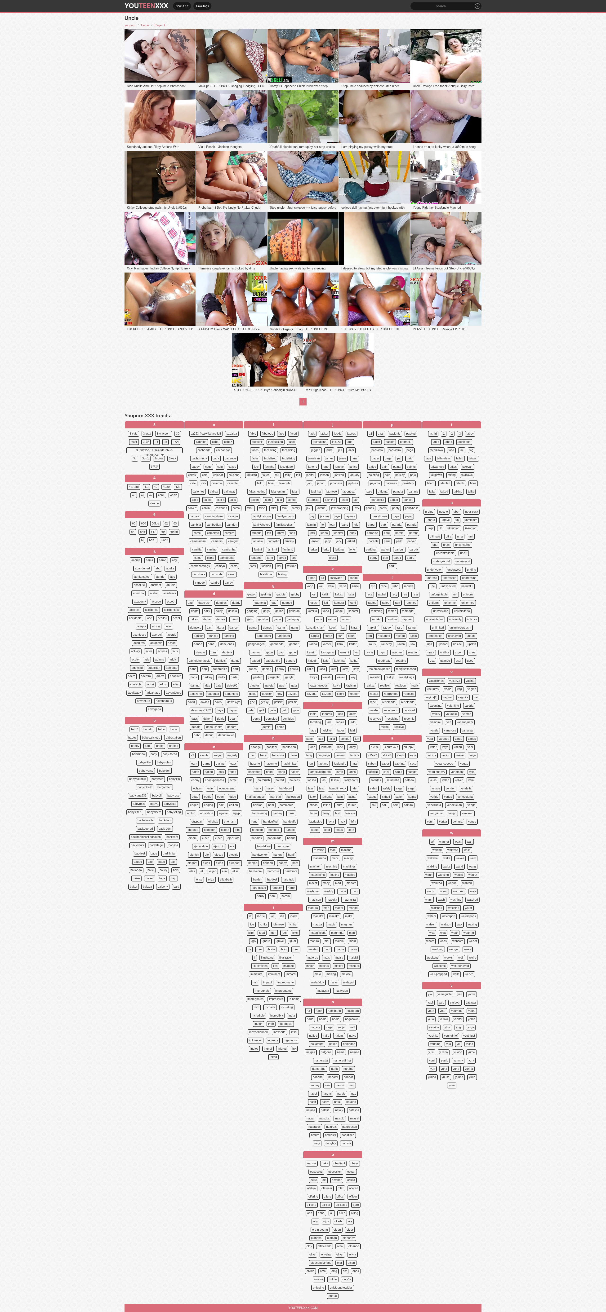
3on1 (145, 458)
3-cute (133, 433)
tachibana (464, 442)
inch (256, 1007)
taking (452, 475)
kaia (331, 586)
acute (135, 659)
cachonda (204, 450)
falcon (255, 500)
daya (220, 710)
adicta (160, 676)
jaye (337, 516)
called (208, 500)
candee (200, 582)
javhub (321, 508)
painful (411, 466)
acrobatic (156, 643)
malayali (348, 982)
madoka (332, 899)
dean (233, 718)
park (399, 541)
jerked (351, 541)
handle (290, 830)
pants (383, 508)
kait (314, 594)
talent (430, 483)
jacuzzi (336, 442)
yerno (471, 1019)
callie (220, 500)
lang (309, 755)
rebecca (409, 694)
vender (450, 788)
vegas (464, 763)
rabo (395, 586)
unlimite (472, 619)
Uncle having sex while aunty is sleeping (297, 268)
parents (373, 541)
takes (453, 466)
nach (319, 1011)
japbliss (353, 483)
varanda (444, 738)
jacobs (351, 433)
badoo (138, 861)
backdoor (165, 820)
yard (441, 1002)
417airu (134, 487)
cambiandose (214, 516)
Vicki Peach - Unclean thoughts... (221, 147)
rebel (373, 702)
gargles (254, 685)
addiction (154, 667)
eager (218, 755)
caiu (220, 466)
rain (397, 602)
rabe (384, 586)
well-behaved (460, 966)
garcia (294, 669)
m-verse (319, 850)
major (310, 966)
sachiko (373, 772)
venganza (436, 813)
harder (257, 879)
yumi (432, 1060)
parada (396, 524)
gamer (253, 627)
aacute (135, 560)
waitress (452, 850)
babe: (174, 729)
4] (142, 495)
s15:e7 (372, 755)
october (337, 1180)
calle (195, 500)
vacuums (433, 689)
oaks (325, 1163)
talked (444, 491)
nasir (313, 1102)
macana (346, 850)
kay (353, 677)
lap (311, 763)
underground (441, 561)
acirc (168, 626)
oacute (311, 1163)
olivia (352, 1254)
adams (159, 659)
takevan (467, 466)
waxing (472, 924)
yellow (444, 1019)
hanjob (252, 863)
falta (273, 508)
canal (231, 574)
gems (280, 727)
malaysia (323, 990)
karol (340, 644)
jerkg (326, 549)
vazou (458, 747)
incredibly (276, 1015)
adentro (146, 676)
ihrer (296, 949)
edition (233, 805)
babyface (157, 779)
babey (135, 746)
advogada (154, 709)
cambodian (214, 524)
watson (431, 924)
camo (197, 557)
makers (324, 966)
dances (213, 636)
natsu (310, 1118)
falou (250, 508)
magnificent (318, 932)
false (262, 508)
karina (313, 644)
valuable (451, 714)
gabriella (260, 602)
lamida (345, 738)
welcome (440, 966)
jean (332, 524)
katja (322, 669)
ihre (259, 949)
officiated (341, 1204)
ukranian (471, 528)
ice (252, 924)
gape (292, 652)
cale (193, 483)
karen (328, 636)
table (436, 442)
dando (198, 644)
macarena (319, 858)
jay (312, 516)
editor (191, 813)
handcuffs (289, 821)
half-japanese (256, 796)
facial (255, 458)
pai (399, 458)
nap (351, 1085)
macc (335, 858)
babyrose (173, 795)
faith (260, 483)
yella (431, 1019)
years (471, 1011)
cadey (196, 466)
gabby (295, 594)
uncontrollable (445, 553)
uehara (430, 520)
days (195, 718)
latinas (313, 805)
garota (269, 685)
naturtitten (348, 1135)
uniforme (450, 602)
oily (315, 1221)
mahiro (314, 941)
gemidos (288, 718)
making (331, 974)
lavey (326, 813)
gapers (290, 660)
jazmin (311, 524)
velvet (459, 780)
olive (312, 1254)
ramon (392, 611)
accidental (151, 610)
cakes (232, 466)
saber (385, 763)
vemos (436, 788)
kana (326, 611)
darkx (221, 677)
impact (267, 982)
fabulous (267, 433)
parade (411, 524)
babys (154, 804)
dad (190, 602)
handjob (257, 830)
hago (281, 772)
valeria (469, 705)
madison (315, 899)
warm (443, 891)
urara (431, 652)
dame (207, 619)
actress (162, 651)
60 (133, 523)
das (207, 685)
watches (436, 908)
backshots (137, 845)
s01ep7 (409, 747)
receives (375, 718)
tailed (459, 458)
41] (146, 487)
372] (175, 442)
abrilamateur (142, 576)
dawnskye (233, 702)
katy (356, 669)
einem (192, 838)
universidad (440, 611)
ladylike (327, 730)
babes (132, 737)
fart (294, 557)
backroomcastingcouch (146, 837)
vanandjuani (465, 722)
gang (294, 627)
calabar (218, 475)
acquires (139, 643)
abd (158, 568)
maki (318, 974)
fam (284, 508)
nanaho (348, 1068)
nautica (346, 1143)
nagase (315, 1027)
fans (292, 533)
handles (256, 838)
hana (291, 813)
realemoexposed (379, 669)
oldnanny (349, 1238)
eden (220, 796)
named (354, 1052)
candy (229, 582)
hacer (293, 755)
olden (337, 1229)
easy (233, 763)
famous (256, 533)
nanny (315, 1085)
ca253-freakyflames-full (206, 433)
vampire (435, 722)
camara (195, 516)
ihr (249, 949)
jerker (313, 549)
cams (234, 566)
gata (294, 685)
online (333, 1279)
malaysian (341, 990)
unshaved (454, 636)
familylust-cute (262, 516)
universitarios (434, 619)
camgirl (233, 541)
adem (131, 676)
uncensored (463, 544)
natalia (310, 1110)
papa (396, 516)
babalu (147, 729)
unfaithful (467, 586)
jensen (315, 541)
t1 (443, 433)
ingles (254, 1048)
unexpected (448, 586)
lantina (354, 755)
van (448, 722)
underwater (434, 569)
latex (313, 796)
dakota (232, 611)
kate (326, 660)
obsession (335, 1171)
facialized (270, 458)
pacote (390, 442)
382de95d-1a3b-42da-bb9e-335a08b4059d (154, 451)
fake (271, 483)
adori (150, 684)
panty (395, 508)
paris (387, 541)
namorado (318, 1068)
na (308, 1011)
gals (250, 619)
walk (473, 858)
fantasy (289, 541)
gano (269, 652)
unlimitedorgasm (460, 627)
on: (345, 1271)
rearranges (391, 694)
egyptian (197, 821)
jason (344, 500)
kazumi (326, 694)
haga (269, 772)
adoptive (175, 676)
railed (385, 602)
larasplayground (320, 772)
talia (432, 491)
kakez (339, 594)
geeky (264, 702)
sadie (398, 772)
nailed (313, 1035)
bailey (163, 870)
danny (235, 660)
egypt (237, 813)
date (218, 685)
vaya (445, 747)
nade (310, 1019)
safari (373, 788)
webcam (457, 941)
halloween (293, 796)
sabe (413, 755)
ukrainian (453, 528)
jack (312, 433)
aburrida (138, 593)
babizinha (138, 754)
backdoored (145, 828)
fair (277, 475)
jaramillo (313, 500)
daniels (221, 660)
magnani (346, 924)
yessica (434, 1027)
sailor (399, 796)
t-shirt (433, 433)
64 (132, 531)
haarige (256, 747)
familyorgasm (285, 516)
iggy (253, 941)
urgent (459, 652)
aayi (175, 560)
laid (352, 730)
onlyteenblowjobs (341, 1287)
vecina (432, 755)
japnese (331, 491)
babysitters (154, 812)
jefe (356, 524)
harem (285, 896)
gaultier (267, 694)
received (409, 710)
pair (387, 475)
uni (455, 594)
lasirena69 (351, 780)
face (281, 433)
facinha (269, 466)
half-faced (285, 788)
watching (453, 908)
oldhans (316, 1238)
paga (409, 450)
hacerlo (255, 763)
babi (148, 746)
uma (460, 536)
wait (469, 841)
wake (446, 858)
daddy (236, 602)
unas (446, 544)
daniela (227, 652)
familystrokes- (285, 524)
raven (401, 644)
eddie (207, 796)
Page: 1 (160, 25)
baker (133, 886)
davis (218, 702)
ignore (266, 941)
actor (149, 651)
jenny (352, 533)
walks (446, 866)
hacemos (278, 755)
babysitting (174, 812)
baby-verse (146, 770)
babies (173, 746)
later (354, 788)
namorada (321, 1060)
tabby (470, 433)
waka (467, 850)
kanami (353, 611)
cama (236, 508)
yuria (444, 1068)
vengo (452, 813)
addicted (137, 667)
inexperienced (258, 1032)
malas (334, 982)
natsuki (339, 1118)
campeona (227, 557)
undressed (449, 578)
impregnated (283, 990)
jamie (342, 458)
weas (443, 941)
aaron (162, 560)
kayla (336, 685)
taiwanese (437, 466)
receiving (392, 718)
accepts (134, 610)
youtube (435, 1044)
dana (220, 627)
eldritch (194, 854)
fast (279, 566)
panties (408, 500)
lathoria (327, 796)
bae (150, 861)
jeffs (312, 533)
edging (208, 805)
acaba (154, 593)
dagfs (194, 611)
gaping (266, 669)
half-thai (275, 796)
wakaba (433, 858)
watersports (468, 916)
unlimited (438, 627)
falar (295, 491)
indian (258, 1024)
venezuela (434, 805)
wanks (458, 874)
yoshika (433, 1035)
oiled (342, 1213)
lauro (313, 813)
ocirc (314, 1180)
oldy (309, 1246)
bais (175, 870)
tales (473, 483)
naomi (340, 1085)
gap (281, 652)
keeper (354, 694)
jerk (338, 541)
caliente (232, 483)
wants (431, 891)
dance (234, 627)
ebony (195, 780)
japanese (336, 483)
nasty (325, 1102)
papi (384, 524)
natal (337, 1102)
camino (212, 549)
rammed (411, 602)
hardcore (273, 871)
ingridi (268, 1048)
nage (329, 1027)
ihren (284, 949)
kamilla (312, 611)
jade (349, 442)
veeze (460, 755)
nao (327, 1085)
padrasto (377, 450)
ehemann (230, 821)
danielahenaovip (199, 660)
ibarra (294, 916)
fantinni (272, 549)
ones (355, 1271)
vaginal (447, 697)
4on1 (161, 495)
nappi (313, 1093)
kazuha (311, 694)
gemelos (271, 718)
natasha (354, 1110)
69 (163, 531)
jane (354, 458)
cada (216, 458)
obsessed (316, 1171)
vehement (457, 772)
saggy (372, 796)
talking (458, 491)
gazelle (292, 694)
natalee (351, 1102)
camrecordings (200, 566)
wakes (460, 858)
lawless (350, 813)
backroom (165, 828)
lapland (323, 763)
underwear (454, 569)
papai (408, 516)
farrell (282, 557)
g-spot (251, 594)
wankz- (473, 874)
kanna (332, 619)
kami (353, 602)
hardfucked (259, 887)
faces (255, 450)
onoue (333, 1296)
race (369, 594)
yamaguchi (444, 994)
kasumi (344, 652)
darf (235, 669)
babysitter (170, 804)
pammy (413, 491)
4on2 (173, 495)
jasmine (330, 500)
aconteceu (139, 634)
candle (214, 582)
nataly (339, 1110)
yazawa (471, 1002)
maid (352, 941)
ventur (443, 821)
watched (472, 899)
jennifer (338, 533)
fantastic (273, 541)
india (292, 1015)
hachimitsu (290, 763)
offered (353, 1188)
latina (352, 796)
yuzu (452, 1085)
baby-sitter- (164, 762)
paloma (383, 491)
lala (320, 738)
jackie (338, 433)
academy (140, 601)
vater (433, 747)
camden (232, 524)
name (340, 1052)
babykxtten (164, 787)
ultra (448, 536)
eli (202, 871)
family (296, 508)
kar (343, 627)
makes (338, 966)
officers (311, 1204)
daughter (213, 694)
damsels (195, 627)
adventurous (164, 701)
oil (331, 1213)
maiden (313, 949)
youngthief (451, 1035)
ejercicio (219, 846)
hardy (260, 896)
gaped (256, 660)
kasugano (327, 652)
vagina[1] (431, 697)
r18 (373, 586)
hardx (291, 887)
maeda (353, 908)
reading (401, 660)
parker (411, 541)
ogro (356, 1204)
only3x (347, 1279)
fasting (282, 574)
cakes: (192, 475)
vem (471, 780)
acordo (171, 634)
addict (173, 659)
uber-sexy (471, 511)
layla (331, 821)
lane (340, 747)
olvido (310, 1271)
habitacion (289, 747)
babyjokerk (145, 787)
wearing (468, 932)
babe (161, 729)
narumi (327, 1093)
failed (266, 475)
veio (472, 772)
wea (443, 932)
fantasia (258, 541)
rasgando (384, 636)
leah (351, 830)
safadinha (393, 780)
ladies (340, 722)
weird (472, 957)
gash (282, 685)
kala (351, 594)
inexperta (279, 1032)
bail (173, 861)
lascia (335, 780)
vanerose (450, 730)
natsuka (324, 1118)
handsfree (263, 846)
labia (313, 714)
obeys (354, 1163)
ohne (321, 1213)
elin (224, 871)
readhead (384, 660)
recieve (399, 727)
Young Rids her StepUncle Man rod (437, 207)
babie (160, 746)
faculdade (286, 466)
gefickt (278, 702)
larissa (311, 780)
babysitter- (135, 812)
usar (458, 660)
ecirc (210, 788)
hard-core (255, 871)
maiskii (353, 957)
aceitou (162, 618)
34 (156, 442)
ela (232, 846)
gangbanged (256, 644)
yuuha (432, 1077)
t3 (460, 433)
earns (206, 763)
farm (270, 557)
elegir (206, 863)
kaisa (342, 586)
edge (232, 796)
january (354, 475)
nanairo (318, 1077)
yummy (458, 1060)
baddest (139, 853)
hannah (268, 863)
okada (338, 1221)
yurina (469, 1068)
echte (233, 780)
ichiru (293, 924)
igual (293, 941)
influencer (255, 1040)
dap (204, 669)
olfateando (324, 1246)
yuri (432, 1068)
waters (432, 916)
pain (385, 466)
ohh (309, 1213)
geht (251, 710)
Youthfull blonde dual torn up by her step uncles (302, 147)
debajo (196, 727)
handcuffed (270, 821)
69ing (174, 531)
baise (136, 878)
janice (353, 466)
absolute (139, 585)
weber (473, 941)
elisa (235, 871)
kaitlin (326, 594)
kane (319, 619)
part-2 (410, 557)
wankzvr (437, 883)
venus (472, 821)
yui (458, 1044)
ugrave (445, 520)
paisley (400, 475)
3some (159, 458)
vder (470, 747)
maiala (339, 941)
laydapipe (315, 821)
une (432, 586)
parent (413, 533)
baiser (150, 878)
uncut (463, 553)
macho (334, 874)
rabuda (408, 586)
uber (456, 511)
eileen (225, 830)
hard (295, 863)
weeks (448, 957)
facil (256, 466)
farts (253, 566)
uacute (443, 511)
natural (354, 1118)
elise (199, 879)
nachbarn (353, 1011)
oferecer (326, 1188)
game (277, 619)
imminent (274, 974)
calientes (198, 491)
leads (339, 830)
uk (440, 528)
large (339, 772)
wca (432, 932)
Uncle (145, 25)
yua (448, 1044)
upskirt (472, 644)
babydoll (164, 770)
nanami (333, 1077)
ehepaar (192, 830)
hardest (272, 879)
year (443, 1011)
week (467, 949)
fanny (280, 533)
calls (233, 500)
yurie (456, 1068)
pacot (376, 442)
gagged (287, 602)
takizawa (467, 475)
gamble (263, 619)
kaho (310, 586)
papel (371, 524)
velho (445, 780)
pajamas (391, 483)
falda (267, 500)
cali (203, 483)
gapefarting (273, 660)
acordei (157, 634)
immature (256, 974)
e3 (192, 755)
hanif (291, 854)
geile (273, 710)
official (326, 1204)
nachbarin (334, 1011)
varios (472, 738)
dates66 (232, 685)
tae (462, 450)
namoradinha (342, 1060)
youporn (130, 25)
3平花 (154, 466)
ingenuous (291, 1040)
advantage (153, 692)
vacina (470, 680)
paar (381, 433)
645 (142, 531)
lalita (332, 738)
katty (345, 669)
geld (284, 710)
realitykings (406, 677)
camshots (199, 574)
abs (172, 576)
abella (170, 568)
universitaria (462, 611)
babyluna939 (138, 795)
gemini (267, 727)
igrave (280, 941)
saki (395, 805)
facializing (288, 458)
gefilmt (292, 702)
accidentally (171, 610)
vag (459, 689)
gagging (252, 611)
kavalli (327, 677)
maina (340, 949)
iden (273, 932)
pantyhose (412, 508)
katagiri (312, 660)
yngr (459, 1027)
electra (218, 854)
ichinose (278, 924)
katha (353, 660)
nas (353, 1093)
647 (153, 531)
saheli (386, 796)
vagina (472, 689)
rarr (370, 636)
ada (146, 659)
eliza (211, 879)
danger (200, 652)
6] (142, 540)
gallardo (294, 611)
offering (313, 1196)
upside (457, 644)
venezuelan (454, 805)
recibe (385, 727)
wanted (467, 883)
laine (309, 738)
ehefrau (213, 821)
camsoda (217, 574)
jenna (324, 533)
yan (459, 994)
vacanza (454, 680)
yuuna (459, 1077)
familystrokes (261, 524)
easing (220, 763)
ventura (458, 821)
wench (469, 974)
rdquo (382, 652)
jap (309, 483)
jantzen (339, 475)
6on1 (152, 540)
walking (432, 866)
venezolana (465, 796)
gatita (252, 694)
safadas (376, 780)
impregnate (262, 990)
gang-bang (264, 636)
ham (271, 805)
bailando (136, 870)
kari (340, 636)
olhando (353, 1246)
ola (350, 1221)
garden (257, 677)
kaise (355, 586)
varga (458, 738)
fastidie (291, 566)
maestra (318, 916)
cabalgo (201, 442)
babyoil (157, 795)
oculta (351, 1180)
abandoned (142, 568)
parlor (385, 549)
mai (327, 941)
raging (372, 602)
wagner (444, 841)
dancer (198, 636)
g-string (266, 594)
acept (176, 618)
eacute (204, 755)
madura (313, 908)
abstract (156, 585)
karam (355, 627)
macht (313, 883)
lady (313, 730)
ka (322, 578)
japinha (316, 491)
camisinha (229, 549)
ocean (351, 1171)
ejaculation (201, 846)
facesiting (270, 450)
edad (195, 796)
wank (428, 874)
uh (457, 520)
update (471, 636)
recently (409, 718)
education (206, 813)
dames (220, 619)
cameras (217, 541)
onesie (318, 1279)
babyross (139, 804)
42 (155, 487)
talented (445, 483)
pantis (370, 508)
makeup (354, 966)
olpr (339, 1262)
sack (386, 772)
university (455, 619)
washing (455, 899)
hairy (257, 788)
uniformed (467, 602)
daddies (221, 602)
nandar (348, 1077)
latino (326, 805)
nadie (335, 1019)
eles (192, 871)
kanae (339, 611)
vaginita (463, 697)
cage (208, 466)
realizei (385, 685)
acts (175, 651)
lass (310, 788)
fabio (253, 433)
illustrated (267, 957)
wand (459, 866)
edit (221, 805)
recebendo (391, 710)
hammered (287, 805)
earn (194, 763)
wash (441, 899)
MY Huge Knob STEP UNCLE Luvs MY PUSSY (339, 390)
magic (331, 924)
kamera (339, 602)
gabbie (280, 594)
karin (351, 636)
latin (340, 796)
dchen (207, 718)
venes (448, 796)
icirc (251, 932)
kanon (346, 619)
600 (143, 523)
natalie (325, 1110)
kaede (354, 578)
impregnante (285, 982)
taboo (448, 442)
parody (414, 549)
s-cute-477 (391, 747)
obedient (339, 1163)
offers (327, 1196)
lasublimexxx (337, 788)
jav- (308, 508)
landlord (326, 747)
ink (294, 1048)
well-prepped (438, 974)
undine (471, 569)
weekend (433, 957)
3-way (147, 433)
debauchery (214, 727)
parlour (399, 549)
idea (262, 932)
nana (334, 1068)
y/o (430, 994)
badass (173, 845)
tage (428, 458)
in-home (294, 999)
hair (249, 780)
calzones (221, 508)
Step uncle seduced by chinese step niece (370, 86)
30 (177, 433)
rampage (408, 611)
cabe (215, 442)
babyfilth (174, 779)
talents (460, 483)
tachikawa (436, 450)
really (415, 685)
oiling (354, 1213)
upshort (442, 644)
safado (409, 780)
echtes (197, 788)
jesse (332, 557)
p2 (370, 433)
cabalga (232, 433)
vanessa (467, 730)
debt (197, 735)
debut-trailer (226, 735)
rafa (415, 594)
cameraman (198, 541)
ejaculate (233, 838)
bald (176, 886)
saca (413, 763)
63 (175, 523)
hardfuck (288, 879)
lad (329, 722)
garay (280, 669)
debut (209, 735)
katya (313, 677)
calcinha (234, 475)
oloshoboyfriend (321, 1262)
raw (412, 644)
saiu (385, 805)
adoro (163, 684)
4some (154, 503)
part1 (392, 566)
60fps (155, 523)
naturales (314, 1126)
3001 (134, 442)
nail (352, 1027)
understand (462, 561)
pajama (375, 483)
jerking (339, 549)
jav (355, 500)
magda (317, 924)
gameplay (293, 619)
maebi (339, 908)
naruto (341, 1093)
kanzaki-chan (315, 627)
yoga (471, 1027)
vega (472, 755)
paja (413, 475)
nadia (322, 1019)
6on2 (164, 540)
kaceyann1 (337, 578)
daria (194, 677)
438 (177, 487)
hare (273, 896)
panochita (377, 500)
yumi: (444, 1060)
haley (270, 788)
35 (165, 442)
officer (353, 1196)
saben (372, 763)
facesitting (288, 450)
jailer (351, 450)
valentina (435, 705)
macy (326, 883)
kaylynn (351, 685)
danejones (227, 644)
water (468, 908)
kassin (311, 652)
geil (261, 710)
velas (433, 780)
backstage (156, 845)
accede (156, 601)
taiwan (473, 458)
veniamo (467, 813)
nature (315, 1135)
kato (333, 669)
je (322, 524)
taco (451, 450)
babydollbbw (137, 779)
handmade (274, 838)
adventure (143, 701)
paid (410, 458)
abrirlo (160, 576)
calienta (217, 483)
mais (327, 957)
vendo (434, 796)
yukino (458, 1052)
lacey (352, 714)
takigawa (436, 475)
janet (326, 466)
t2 (451, 433)
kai (321, 586)
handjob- (274, 830)
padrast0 (405, 442)
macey (348, 858)
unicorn (468, 594)
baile (150, 870)
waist (458, 841)
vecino (446, 755)
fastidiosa (266, 574)
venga (472, 805)
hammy (277, 813)
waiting (437, 850)
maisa (339, 957)
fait (298, 475)
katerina (339, 660)
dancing (229, 636)
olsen (351, 1262)
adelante (171, 667)
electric (233, 854)
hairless (295, 780)
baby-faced (170, 754)
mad (338, 883)
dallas (194, 619)
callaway (229, 491)
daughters (231, 694)
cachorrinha (199, 458)
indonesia (286, 1024)
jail (340, 450)
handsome (283, 846)
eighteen (209, 830)
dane (211, 644)
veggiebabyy (436, 772)
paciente (395, 433)
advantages (173, 692)
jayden (324, 516)
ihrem (271, 949)
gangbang (283, 636)
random (392, 619)
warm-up (458, 891)
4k (150, 495)
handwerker (260, 854)
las (323, 780)
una (434, 544)
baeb (161, 861)
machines (349, 866)
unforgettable (439, 594)
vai (476, 697)
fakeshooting (257, 491)
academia (169, 593)
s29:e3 (387, 755)
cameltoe (213, 533)
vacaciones (436, 680)
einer (218, 838)
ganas (281, 627)
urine (472, 652)
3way (172, 458)
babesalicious (151, 737)
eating (209, 772)
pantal (394, 500)
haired (280, 780)
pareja (399, 533)
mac (332, 850)
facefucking (275, 442)
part (385, 557)
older (350, 1229)
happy (283, 863)
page (388, 458)
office (340, 1196)
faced (293, 433)
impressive (276, 999)
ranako (376, 619)
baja (162, 878)
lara (354, 763)
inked (273, 1057)
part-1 (397, 557)
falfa (279, 500)
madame (313, 891)
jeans (344, 524)
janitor (310, 475)
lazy (342, 821)
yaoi (430, 1002)
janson (324, 475)
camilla (196, 549)
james (329, 458)
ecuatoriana (227, 788)
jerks (352, 549)
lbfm (353, 821)
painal (397, 466)
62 (166, 523)
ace (149, 618)
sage (411, 788)
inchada (270, 1007)
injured (282, 1048)
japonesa (349, 491)
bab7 (134, 729)
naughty (330, 1143)
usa (432, 660)
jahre (329, 450)
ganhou (256, 652)
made (342, 891)
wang (472, 866)
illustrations (260, 966)
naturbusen (349, 1126)
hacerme (271, 763)
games (267, 627)
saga (399, 788)
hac (252, 755)
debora (231, 727)
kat (356, 652)
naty (317, 1143)
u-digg (429, 511)
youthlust (469, 1035)
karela (315, 636)
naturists (330, 1135)
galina (279, 611)
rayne (369, 652)
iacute (261, 916)
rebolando (389, 702)
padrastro (394, 450)
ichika (263, 924)
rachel (382, 594)
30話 (146, 442)
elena (219, 863)
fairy (287, 475)
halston (258, 805)
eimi (237, 830)
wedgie (454, 949)
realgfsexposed (406, 669)
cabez (228, 442)
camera (229, 533)
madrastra (349, 899)
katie (310, 669)
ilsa (275, 966)
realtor (374, 694)
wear (454, 932)
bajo (173, 878)
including (287, 1007)
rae (405, 594)
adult (176, 684)
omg (334, 1271)
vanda (434, 730)
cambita (196, 524)
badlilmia (169, 853)
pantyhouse (379, 516)
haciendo (254, 772)
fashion (266, 566)
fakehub (284, 483)
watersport (448, 916)
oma (323, 1271)
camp (210, 557)
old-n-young (320, 1229)
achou (156, 626)
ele (207, 854)
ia (250, 916)
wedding (437, 949)
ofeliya (311, 1188)
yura (471, 1060)
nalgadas (349, 1044)
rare (399, 627)
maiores (312, 957)
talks (471, 491)
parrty (373, 557)
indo (271, 1024)
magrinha (337, 932)
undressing (469, 578)
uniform (434, 602)
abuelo (170, 585)
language (324, 755)
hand (254, 821)
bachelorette (146, 820)
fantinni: (288, 549)
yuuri (472, 1077)
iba (282, 916)
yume (471, 1052)
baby (154, 754)
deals (220, 718)
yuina (469, 1044)
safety (386, 788)
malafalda (317, 982)
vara (430, 738)
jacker (324, 433)
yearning (457, 1011)
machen (315, 866)
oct (324, 1180)
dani (214, 652)
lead (327, 830)
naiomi (339, 1035)
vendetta (466, 788)
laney (352, 747)
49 (133, 495)
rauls (372, 644)
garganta (274, 677)
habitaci (272, 747)
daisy (219, 611)
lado (353, 722)
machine (331, 866)
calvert (192, 508)
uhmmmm (470, 520)
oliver (339, 1254)
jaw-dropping (339, 508)
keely (340, 694)
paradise (372, 533)
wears (430, 941)
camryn (220, 566)
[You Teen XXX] (146, 6)
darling (195, 685)
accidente (135, 618)
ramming (376, 611)
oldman (332, 1238)
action (172, 643)
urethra (444, 652)
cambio (233, 516)
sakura (408, 805)
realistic (375, 677)
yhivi (447, 1027)
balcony (163, 886)
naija (341, 1027)
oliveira (326, 1254)
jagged (315, 450)
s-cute (375, 747)
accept (171, 601)
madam (351, 883)
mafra (348, 916)
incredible (258, 1015)
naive (352, 1035)
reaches (397, 652)
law (337, 813)
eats (221, 772)
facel (292, 442)
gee (252, 702)
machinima (318, 874)
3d (135, 458)
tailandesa (443, 458)
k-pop (311, 578)
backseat (172, 837)
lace (340, 714)
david (191, 702)
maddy (328, 891)
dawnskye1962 (201, 710)
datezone (196, 694)
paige (372, 466)
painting (374, 475)
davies (205, 702)
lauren (352, 805)
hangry (277, 854)
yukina (443, 1052)
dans (193, 669)
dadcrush (204, 602)
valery (436, 714)
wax (459, 924)
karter (352, 644)
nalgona (326, 1052)
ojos (326, 1221)
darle (234, 677)
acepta (141, 626)
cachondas (223, 450)
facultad (252, 475)
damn (234, 619)
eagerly (232, 755)
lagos (340, 730)
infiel (294, 1032)
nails (326, 1035)
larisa (352, 772)
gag (274, 602)
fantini (258, 549)
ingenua (272, 1040)
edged (194, 805)
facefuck (257, 442)
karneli (327, 644)
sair (374, 805)
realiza (370, 685)
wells (456, 974)
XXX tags (202, 6)
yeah (431, 1011)
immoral (291, 974)
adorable (136, 684)
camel (197, 533)
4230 (166, 487)
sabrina (400, 763)
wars (473, 891)
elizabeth (226, 879)
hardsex (277, 887)
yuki (431, 1052)
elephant (234, 863)
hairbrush (264, 780)
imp (255, 982)
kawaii (341, 677)
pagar (375, 458)
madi (355, 891)
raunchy (386, 644)
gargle (289, 677)
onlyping (318, 1287)
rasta (413, 636)
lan (357, 738)
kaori (332, 627)
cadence (230, 458)
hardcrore (291, 871)
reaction (413, 652)
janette (339, 466)
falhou (292, 500)
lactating (315, 722)
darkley (207, 677)
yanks (471, 994)
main (327, 949)
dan (209, 627)
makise (346, 974)
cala (205, 475)
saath (400, 755)
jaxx (356, 508)
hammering (259, 813)
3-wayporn (163, 433)
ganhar (294, 644)
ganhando (277, 644)
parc (387, 533)
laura (339, 805)
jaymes (350, 516)
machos (350, 874)
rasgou (400, 636)
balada (147, 886)
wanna (452, 883)
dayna (233, 710)
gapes (253, 669)
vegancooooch (444, 763)
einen (205, 838)
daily (207, 611)
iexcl (295, 932)
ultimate (435, 536)
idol (284, 932)
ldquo (315, 830)
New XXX (182, 6)
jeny (328, 541)
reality (390, 677)
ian (273, 916)
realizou (400, 685)
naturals (331, 1126)
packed (411, 433)
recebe (374, 710)
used (470, 660)
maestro (334, 916)
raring (412, 627)
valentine (453, 705)
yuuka (446, 1077)
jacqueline (319, 442)
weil (460, 957)
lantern (340, 755)
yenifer (458, 1019)
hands (291, 838)
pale (369, 491)
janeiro (312, 466)
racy (394, 594)
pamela (398, 491)
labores (327, 714)
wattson (446, 924)
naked (333, 1044)
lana (312, 747)
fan (269, 533)
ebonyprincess (214, 780)
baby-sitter (144, 762)
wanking (443, 874)
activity (135, 651)
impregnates (255, 999)
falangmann (278, 491)
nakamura (317, 1044)
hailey (295, 772)
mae (326, 908)
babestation (173, 737)
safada (412, 772)
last (321, 788)
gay (279, 694)
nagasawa (352, 1019)
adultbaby (134, 692)
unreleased (435, 636)
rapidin (373, 627)
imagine (288, 966)
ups (429, 644)
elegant (192, 863)
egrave (223, 813)
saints (412, 796)
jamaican (314, 458)
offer (340, 1188)
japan (321, 483)
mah (352, 932)
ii (254, 957)
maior (353, 949)
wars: (428, 899)
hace (263, 755)
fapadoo (256, 557)
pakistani (408, 483)
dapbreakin (220, 669)
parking (371, 549)
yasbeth (455, 1002)
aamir (149, 560)
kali (326, 602)
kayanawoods (319, 685)
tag (471, 450)
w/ (432, 841)
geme (256, 718)
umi (470, 536)
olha (340, 1246)
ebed (233, 772)
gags (266, 611)
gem (296, 710)
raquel (387, 627)
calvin (206, 508)
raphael (407, 619)
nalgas (310, 1052)
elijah (212, 871)
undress (432, 578)
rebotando (407, 702)
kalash (314, 602)
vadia (447, 689)
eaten (195, 772)
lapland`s (340, 763)
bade (154, 853)
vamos (467, 714)
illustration (286, 957)
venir (430, 821)
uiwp (430, 528)
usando (445, 660)
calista (214, 491)
